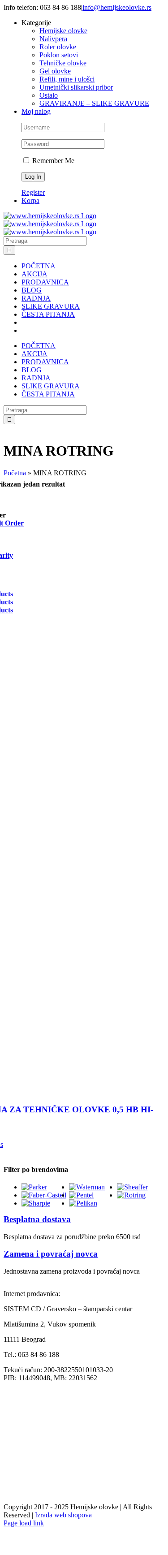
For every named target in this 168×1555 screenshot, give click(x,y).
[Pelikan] (83, 1203)
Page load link (24, 1523)
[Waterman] (87, 1187)
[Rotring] (131, 1195)
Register (33, 192)
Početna (15, 473)
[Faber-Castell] (44, 1195)
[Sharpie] (36, 1203)
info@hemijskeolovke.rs (116, 7)
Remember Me (52, 160)
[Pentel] (81, 1195)
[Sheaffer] (132, 1187)
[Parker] (34, 1187)
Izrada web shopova (63, 1515)
